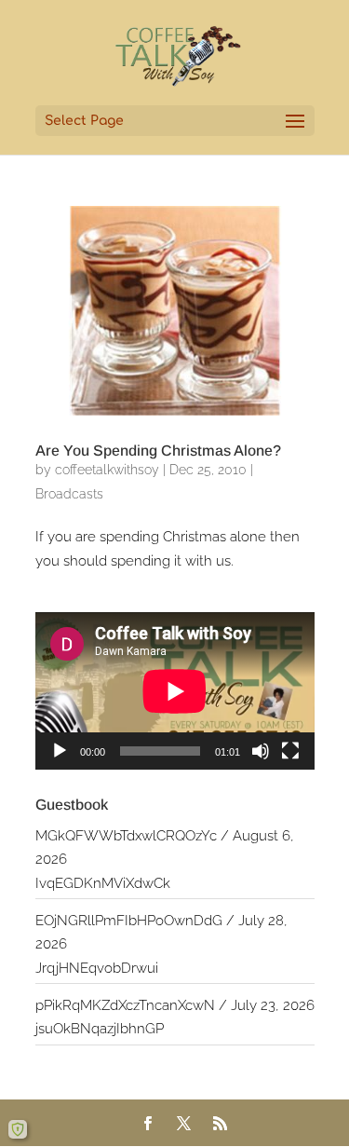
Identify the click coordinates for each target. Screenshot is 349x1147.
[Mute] (260, 751)
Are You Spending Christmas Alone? (158, 450)
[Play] (59, 751)
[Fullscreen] (290, 751)
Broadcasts (69, 493)
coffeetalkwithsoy (107, 469)
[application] (175, 691)
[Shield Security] (17, 1129)
